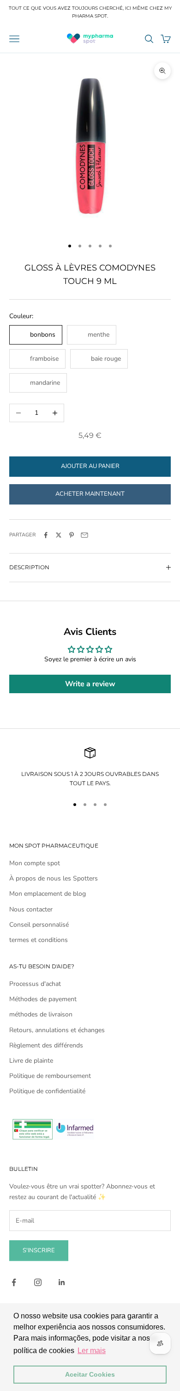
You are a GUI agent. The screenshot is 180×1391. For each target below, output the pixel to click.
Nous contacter (31, 909)
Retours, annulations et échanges (57, 1030)
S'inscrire (39, 1250)
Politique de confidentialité (47, 1091)
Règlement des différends (46, 1045)
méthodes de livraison (40, 1014)
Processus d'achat (35, 983)
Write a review (90, 684)
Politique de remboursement (50, 1075)
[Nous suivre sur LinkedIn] (61, 1282)
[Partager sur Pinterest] (71, 535)
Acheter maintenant (90, 494)
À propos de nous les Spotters (53, 878)
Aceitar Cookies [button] (90, 1374)
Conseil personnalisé (39, 924)
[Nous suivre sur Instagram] (37, 1282)
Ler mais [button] (92, 1350)
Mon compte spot (34, 863)
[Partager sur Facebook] (45, 535)
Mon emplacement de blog (47, 893)
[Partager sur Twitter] (58, 535)
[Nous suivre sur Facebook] (13, 1282)
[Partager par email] (84, 535)
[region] (90, 767)
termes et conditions (38, 940)
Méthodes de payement (43, 999)
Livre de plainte (31, 1060)
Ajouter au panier (90, 466)
